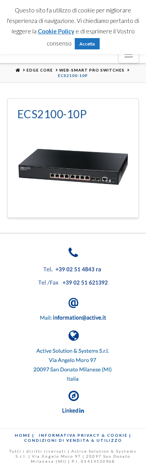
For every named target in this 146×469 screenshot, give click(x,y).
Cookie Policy (56, 31)
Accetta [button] (87, 43)
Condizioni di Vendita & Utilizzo (73, 440)
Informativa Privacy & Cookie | (85, 435)
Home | (24, 435)
